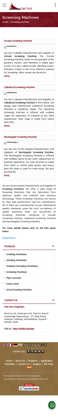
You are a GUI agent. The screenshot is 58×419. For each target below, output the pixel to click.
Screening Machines (16, 272)
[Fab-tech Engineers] (20, 5)
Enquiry (37, 364)
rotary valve (12, 283)
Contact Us (24, 364)
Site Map (48, 364)
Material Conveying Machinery (22, 266)
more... (7, 76)
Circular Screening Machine (18, 40)
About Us (20, 360)
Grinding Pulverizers (16, 260)
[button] (23, 328)
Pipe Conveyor (13, 277)
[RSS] (29, 367)
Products (9, 246)
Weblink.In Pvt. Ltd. (38, 379)
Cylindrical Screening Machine (19, 87)
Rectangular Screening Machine (20, 137)
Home (5, 22)
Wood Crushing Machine (19, 289)
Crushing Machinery (16, 254)
